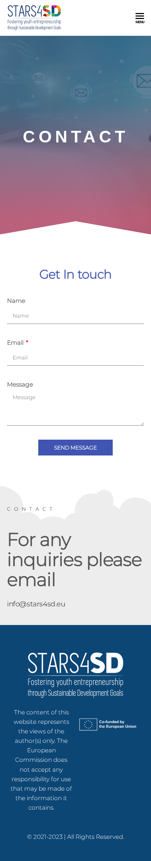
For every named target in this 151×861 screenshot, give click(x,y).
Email (16, 342)
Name (16, 300)
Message (20, 384)
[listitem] (41, 760)
